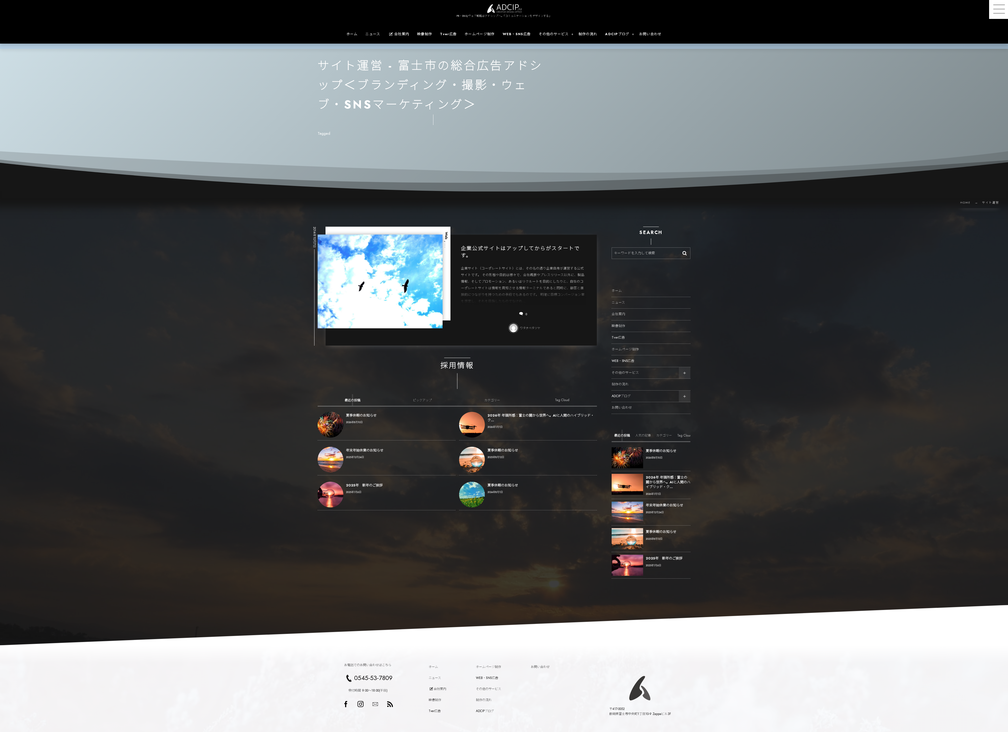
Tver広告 (618, 337)
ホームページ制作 (625, 349)
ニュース (618, 302)
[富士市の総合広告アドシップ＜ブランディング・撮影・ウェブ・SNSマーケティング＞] (504, 8)
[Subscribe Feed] (390, 704)
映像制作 (618, 326)
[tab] (352, 400)
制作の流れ (620, 384)
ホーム (617, 290)
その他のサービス (625, 372)
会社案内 (618, 314)
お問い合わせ (622, 407)
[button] (998, 9)
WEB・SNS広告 (623, 361)
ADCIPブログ (621, 396)
